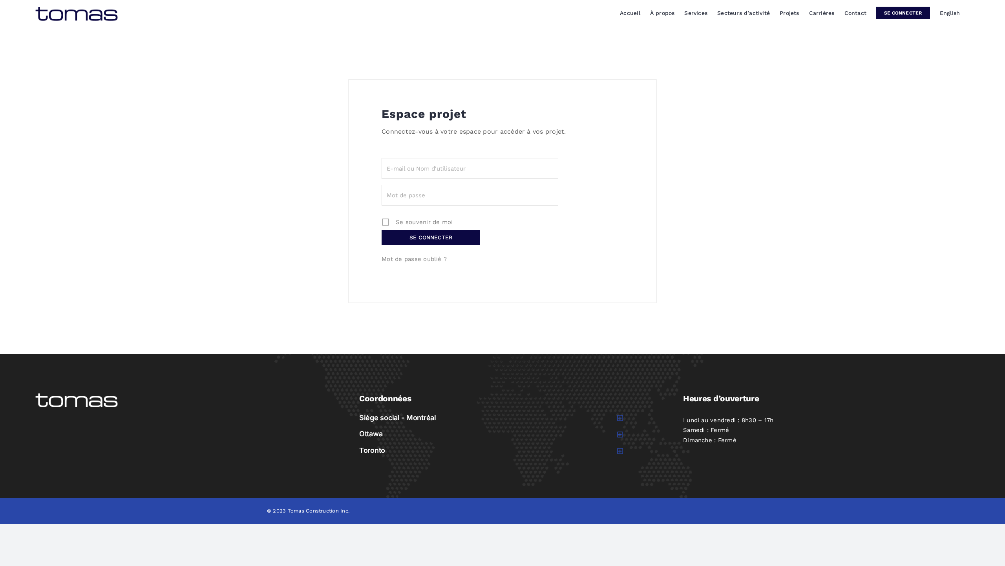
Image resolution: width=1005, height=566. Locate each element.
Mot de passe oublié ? (414, 259)
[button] (491, 418)
